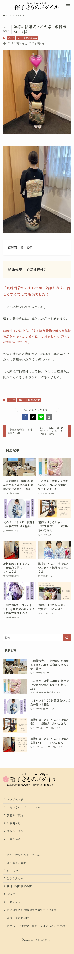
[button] (25, 417)
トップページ (15, 799)
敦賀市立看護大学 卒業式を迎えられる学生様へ (37, 926)
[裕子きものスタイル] (37, 6)
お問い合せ (14, 902)
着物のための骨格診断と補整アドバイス (32, 910)
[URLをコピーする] (49, 417)
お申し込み (14, 839)
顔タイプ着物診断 (18, 918)
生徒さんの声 (15, 878)
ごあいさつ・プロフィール (23, 807)
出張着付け (14, 823)
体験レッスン (15, 831)
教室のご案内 (15, 815)
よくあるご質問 (16, 863)
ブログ (10, 38)
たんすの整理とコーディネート (26, 855)
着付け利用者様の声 (27, 38)
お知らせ (12, 871)
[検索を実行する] (67, 637)
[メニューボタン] (68, 6)
